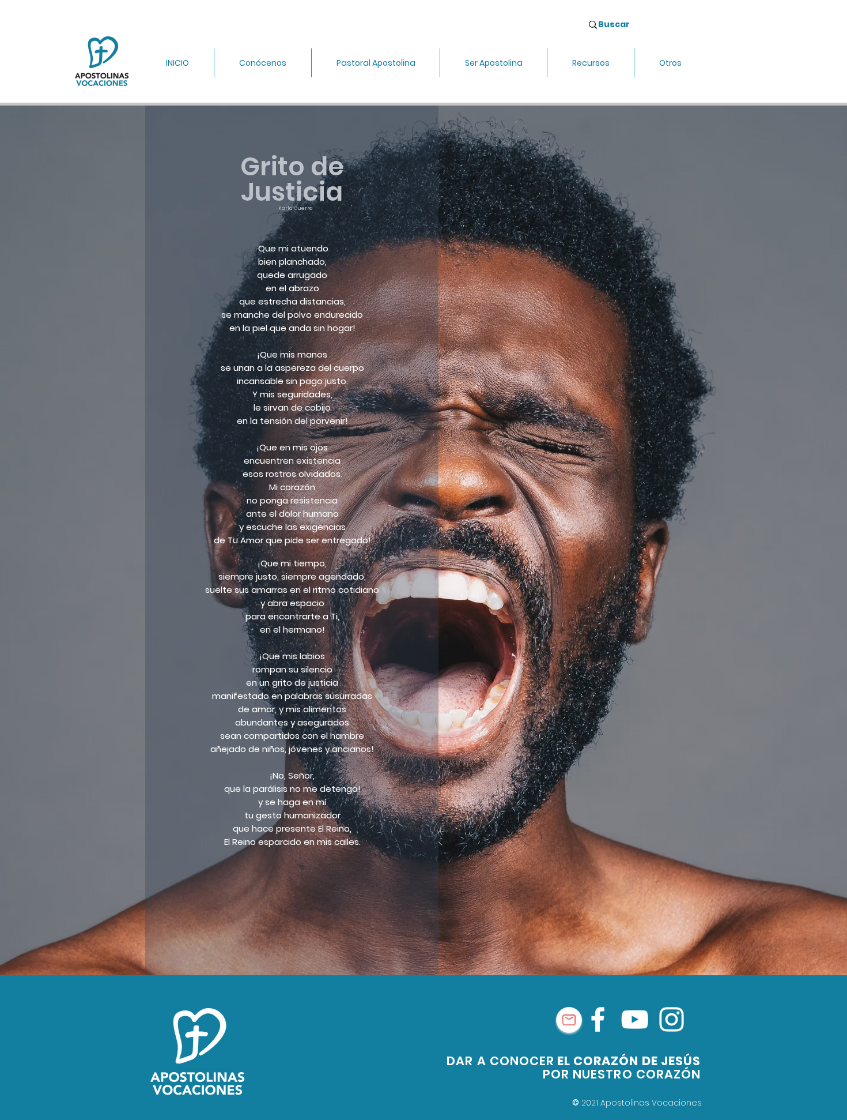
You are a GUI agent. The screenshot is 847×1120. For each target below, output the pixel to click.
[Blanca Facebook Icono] (597, 1019)
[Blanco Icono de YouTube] (634, 1019)
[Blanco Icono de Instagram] (671, 1019)
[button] (262, 62)
